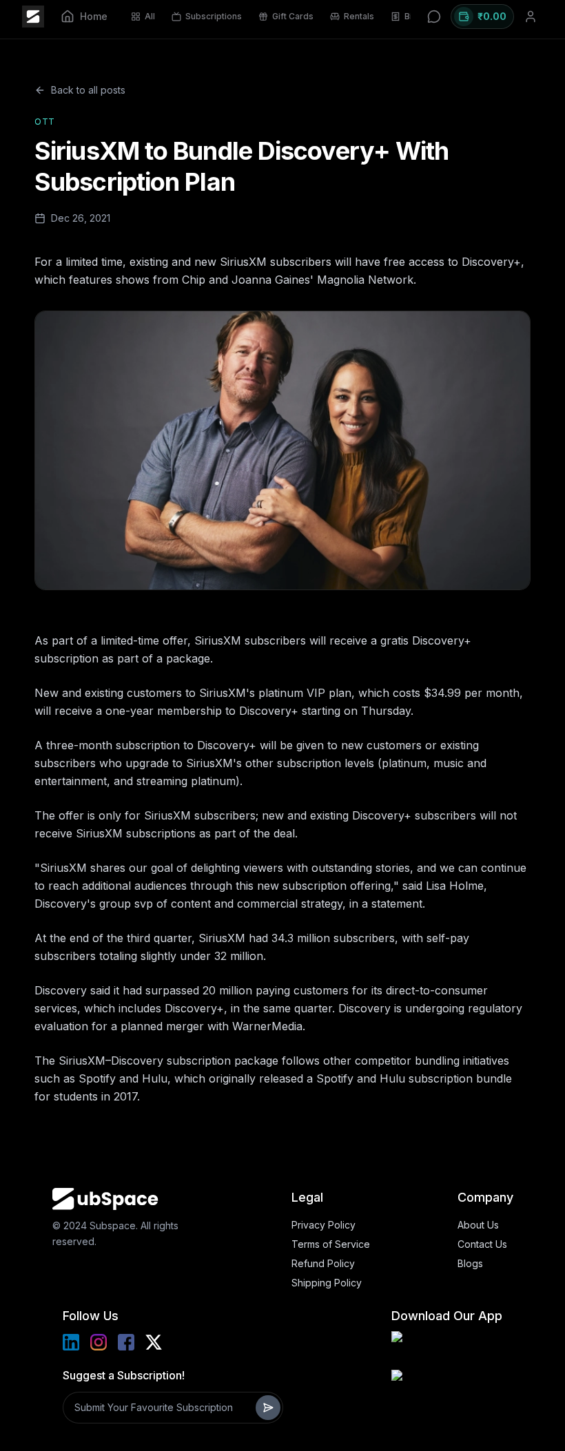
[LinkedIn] (71, 1342)
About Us (478, 1225)
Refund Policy (323, 1263)
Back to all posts (88, 90)
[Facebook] (126, 1342)
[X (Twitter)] (153, 1342)
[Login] (530, 16)
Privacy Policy (323, 1225)
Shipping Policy (326, 1282)
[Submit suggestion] (268, 1407)
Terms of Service (330, 1244)
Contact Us (482, 1244)
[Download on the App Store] (446, 1386)
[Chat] (434, 16)
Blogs (470, 1263)
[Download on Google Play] (446, 1347)
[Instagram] (98, 1342)
